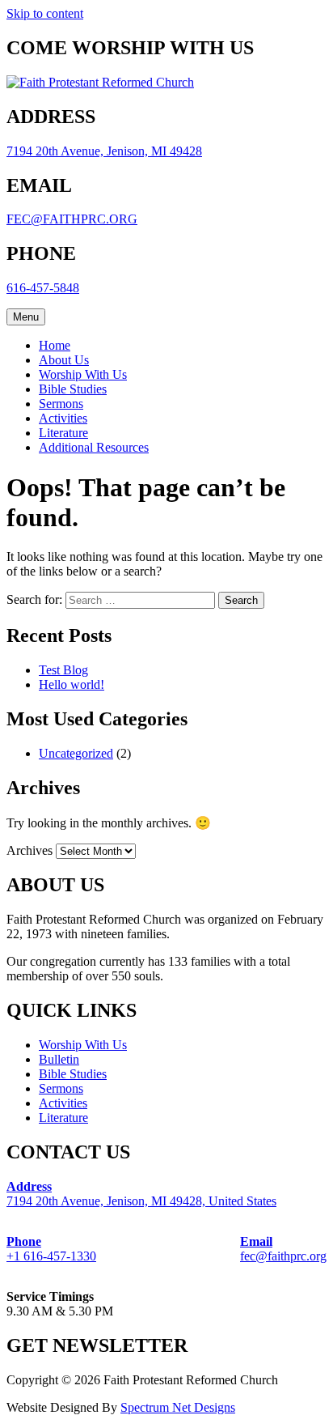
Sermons (61, 403)
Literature (63, 433)
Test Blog (63, 670)
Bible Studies (73, 389)
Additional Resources (94, 447)
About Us (64, 360)
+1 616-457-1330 (51, 1249)
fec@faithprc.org (283, 1249)
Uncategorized (76, 753)
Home (54, 345)
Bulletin (59, 1059)
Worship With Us (83, 374)
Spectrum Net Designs (177, 1407)
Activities (63, 418)
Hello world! (71, 684)
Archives (29, 850)
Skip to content (44, 13)
